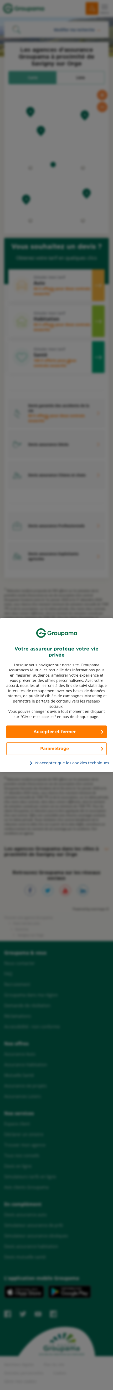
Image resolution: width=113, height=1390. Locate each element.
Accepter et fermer (54, 731)
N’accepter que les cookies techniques (59, 763)
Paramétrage (54, 748)
